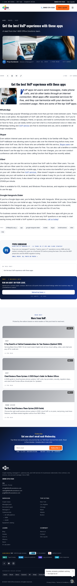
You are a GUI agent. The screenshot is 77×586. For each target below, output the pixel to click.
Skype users (64, 144)
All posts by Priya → (29, 256)
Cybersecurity (6, 512)
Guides (4, 534)
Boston (42, 515)
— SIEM (5, 517)
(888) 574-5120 (8, 479)
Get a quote (71, 2)
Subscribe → (55, 448)
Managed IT (6, 509)
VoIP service (24, 126)
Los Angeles (44, 504)
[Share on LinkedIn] (12, 76)
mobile (45, 227)
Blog (3, 531)
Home (4, 20)
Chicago (42, 507)
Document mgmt (7, 507)
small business (62, 227)
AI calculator (6, 544)
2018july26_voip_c (11, 227)
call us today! (53, 219)
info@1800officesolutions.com (11, 488)
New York (43, 502)
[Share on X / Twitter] (8, 76)
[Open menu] (73, 8)
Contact (42, 534)
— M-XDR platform (8, 515)
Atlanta (42, 512)
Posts (10, 20)
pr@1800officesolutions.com (11, 493)
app (21, 227)
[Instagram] (13, 563)
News (4, 542)
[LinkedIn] (9, 563)
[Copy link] (21, 76)
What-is (4, 539)
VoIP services (30, 172)
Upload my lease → (38, 292)
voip (2, 232)
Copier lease (6, 502)
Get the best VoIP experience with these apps (18, 270)
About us (43, 531)
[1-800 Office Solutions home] (6, 8)
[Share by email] (16, 76)
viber (71, 227)
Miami (42, 509)
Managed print (7, 504)
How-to (4, 537)
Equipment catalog (8, 522)
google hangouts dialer (33, 227)
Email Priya (16, 256)
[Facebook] (4, 563)
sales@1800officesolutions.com (12, 490)
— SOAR (5, 520)
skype (53, 227)
